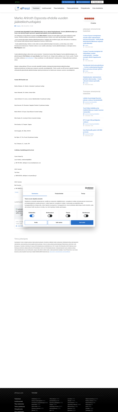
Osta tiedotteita (97, 8)
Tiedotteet (36, 8)
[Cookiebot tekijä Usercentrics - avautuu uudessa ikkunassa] (86, 188)
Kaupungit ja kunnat (56, 406)
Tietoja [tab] (83, 193)
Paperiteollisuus (90, 402)
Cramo (19, 26)
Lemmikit (71, 398)
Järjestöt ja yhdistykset (56, 402)
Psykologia (89, 410)
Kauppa (53, 404)
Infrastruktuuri (54, 398)
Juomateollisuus (54, 400)
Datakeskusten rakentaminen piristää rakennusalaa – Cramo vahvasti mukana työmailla (92, 79)
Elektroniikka (36, 406)
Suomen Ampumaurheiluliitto (92, 114)
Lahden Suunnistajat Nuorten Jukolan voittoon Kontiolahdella (92, 99)
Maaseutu (71, 408)
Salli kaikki (82, 222)
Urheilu (16, 192)
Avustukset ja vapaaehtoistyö (40, 402)
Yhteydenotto (85, 8)
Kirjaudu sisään (98, 2)
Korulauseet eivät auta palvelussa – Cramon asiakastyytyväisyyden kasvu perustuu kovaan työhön (93, 67)
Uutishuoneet (46, 8)
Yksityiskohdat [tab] (59, 193)
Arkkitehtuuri (36, 398)
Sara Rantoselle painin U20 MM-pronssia (92, 131)
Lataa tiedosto (21, 226)
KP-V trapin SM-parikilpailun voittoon (91, 121)
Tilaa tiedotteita (59, 8)
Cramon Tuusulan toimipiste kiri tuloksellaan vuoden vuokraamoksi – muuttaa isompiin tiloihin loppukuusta (93, 54)
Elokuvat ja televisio (38, 408)
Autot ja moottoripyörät (38, 400)
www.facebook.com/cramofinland (63, 251)
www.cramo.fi (52, 251)
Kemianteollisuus (55, 408)
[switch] (50, 216)
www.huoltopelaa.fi (29, 58)
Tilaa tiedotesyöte (69, 2)
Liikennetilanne (72, 402)
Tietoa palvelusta (72, 8)
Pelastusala (89, 404)
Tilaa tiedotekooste (84, 2)
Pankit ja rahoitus (91, 400)
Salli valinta (59, 222)
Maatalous (71, 410)
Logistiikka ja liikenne (74, 404)
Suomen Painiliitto (89, 134)
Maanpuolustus (73, 406)
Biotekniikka (36, 404)
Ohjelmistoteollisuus (92, 398)
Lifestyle (71, 400)
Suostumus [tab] (35, 193)
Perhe (88, 406)
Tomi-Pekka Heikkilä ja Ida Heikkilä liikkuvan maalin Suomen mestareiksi (93, 110)
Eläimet (35, 410)
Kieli (52, 410)
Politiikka (89, 408)
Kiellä (35, 222)
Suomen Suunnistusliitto (91, 102)
